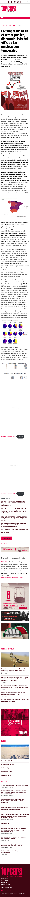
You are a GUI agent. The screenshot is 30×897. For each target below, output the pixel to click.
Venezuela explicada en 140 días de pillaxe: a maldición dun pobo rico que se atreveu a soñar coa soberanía (14, 830)
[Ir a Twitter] (11, 2)
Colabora (4, 880)
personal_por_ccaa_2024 (8, 436)
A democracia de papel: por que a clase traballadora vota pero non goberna (12, 844)
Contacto (4, 878)
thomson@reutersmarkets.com (12, 577)
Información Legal (7, 886)
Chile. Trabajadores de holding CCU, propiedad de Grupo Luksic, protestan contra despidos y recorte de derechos (15, 816)
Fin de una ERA (5, 823)
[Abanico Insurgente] (15, 634)
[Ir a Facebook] (8, 2)
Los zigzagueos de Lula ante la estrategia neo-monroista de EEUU (13, 837)
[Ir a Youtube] (15, 2)
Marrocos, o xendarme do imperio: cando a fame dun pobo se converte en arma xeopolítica (13, 800)
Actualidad (11, 25)
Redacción (4, 25)
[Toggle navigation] (2, 18)
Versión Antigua (6, 887)
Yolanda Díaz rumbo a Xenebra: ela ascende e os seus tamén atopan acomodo (14, 808)
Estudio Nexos (22, 893)
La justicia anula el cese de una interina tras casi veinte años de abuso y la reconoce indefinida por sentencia (14, 531)
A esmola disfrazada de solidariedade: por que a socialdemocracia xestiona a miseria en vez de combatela (14, 792)
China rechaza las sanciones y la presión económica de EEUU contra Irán (13, 693)
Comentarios (5, 884)
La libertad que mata (7, 768)
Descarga (20, 436)
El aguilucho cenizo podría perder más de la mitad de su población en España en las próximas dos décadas (14, 670)
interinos (4, 543)
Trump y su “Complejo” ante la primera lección (14, 785)
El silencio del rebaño (7, 764)
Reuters (4, 562)
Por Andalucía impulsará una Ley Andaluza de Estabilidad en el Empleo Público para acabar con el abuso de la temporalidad (15, 525)
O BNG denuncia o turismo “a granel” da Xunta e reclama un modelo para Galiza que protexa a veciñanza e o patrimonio (14, 678)
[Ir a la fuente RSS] (17, 2)
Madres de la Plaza (6, 775)
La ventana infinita (7, 761)
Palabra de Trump (6, 771)
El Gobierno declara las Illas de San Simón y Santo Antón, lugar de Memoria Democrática (14, 686)
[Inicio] (8, 8)
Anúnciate (4, 882)
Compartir (7, 538)
